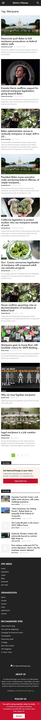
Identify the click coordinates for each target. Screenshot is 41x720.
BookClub (4, 582)
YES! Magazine (6, 649)
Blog (2, 578)
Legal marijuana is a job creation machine (18, 433)
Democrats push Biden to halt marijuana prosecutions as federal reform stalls (19, 41)
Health (3, 84)
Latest (3, 575)
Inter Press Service (7, 646)
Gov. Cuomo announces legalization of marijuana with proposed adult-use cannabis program (20, 265)
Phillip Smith (5, 438)
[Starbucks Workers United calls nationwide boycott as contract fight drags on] (5, 535)
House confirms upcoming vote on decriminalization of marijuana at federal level (19, 307)
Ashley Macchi (5, 185)
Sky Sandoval (15, 541)
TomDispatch (6, 636)
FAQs (3, 607)
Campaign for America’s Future (12, 633)
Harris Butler (15, 504)
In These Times (6, 652)
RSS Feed (4, 585)
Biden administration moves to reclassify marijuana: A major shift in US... (20, 133)
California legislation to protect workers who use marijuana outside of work (19, 222)
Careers (4, 604)
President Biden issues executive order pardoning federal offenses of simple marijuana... (20, 179)
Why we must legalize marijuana (18, 394)
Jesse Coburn (15, 527)
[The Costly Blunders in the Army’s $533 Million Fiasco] (5, 525)
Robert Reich (5, 397)
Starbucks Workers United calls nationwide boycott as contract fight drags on (24, 536)
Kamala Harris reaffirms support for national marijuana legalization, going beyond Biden (19, 91)
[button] (38, 3)
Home (3, 568)
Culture (4, 391)
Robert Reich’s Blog (8, 626)
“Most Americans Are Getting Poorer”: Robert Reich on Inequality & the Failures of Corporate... (23, 512)
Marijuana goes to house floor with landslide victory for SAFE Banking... (20, 346)
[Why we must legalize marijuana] (20, 377)
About (3, 597)
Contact (4, 614)
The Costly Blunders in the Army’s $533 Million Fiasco (25, 523)
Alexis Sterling (5, 139)
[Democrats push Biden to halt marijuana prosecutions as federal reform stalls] (20, 25)
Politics (4, 34)
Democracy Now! (7, 639)
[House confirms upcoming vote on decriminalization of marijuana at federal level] (20, 292)
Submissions (5, 610)
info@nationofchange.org (25, 691)
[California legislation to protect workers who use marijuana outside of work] (20, 207)
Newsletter (5, 572)
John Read (14, 552)
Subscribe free (21, 481)
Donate (3, 600)
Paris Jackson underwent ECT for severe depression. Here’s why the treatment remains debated (25, 547)
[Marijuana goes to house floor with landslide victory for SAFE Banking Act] (20, 334)
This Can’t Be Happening (9, 629)
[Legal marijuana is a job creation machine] (20, 418)
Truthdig (4, 642)
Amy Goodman (16, 518)
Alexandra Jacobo (6, 47)
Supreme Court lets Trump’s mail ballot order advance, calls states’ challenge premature (25, 499)
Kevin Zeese (5, 350)
